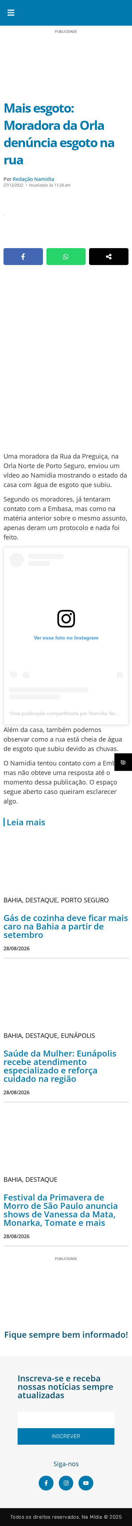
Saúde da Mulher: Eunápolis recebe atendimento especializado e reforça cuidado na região (60, 1065)
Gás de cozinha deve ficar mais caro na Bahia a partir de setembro (66, 926)
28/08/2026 (17, 948)
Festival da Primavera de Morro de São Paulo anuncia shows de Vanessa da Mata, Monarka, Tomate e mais (61, 1209)
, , (56, 900)
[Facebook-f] (46, 1483)
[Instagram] (66, 1483)
